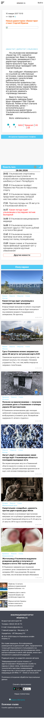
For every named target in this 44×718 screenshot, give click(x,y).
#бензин (5, 349)
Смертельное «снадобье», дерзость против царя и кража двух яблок (19, 509)
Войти (40, 3)
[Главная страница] (21, 2)
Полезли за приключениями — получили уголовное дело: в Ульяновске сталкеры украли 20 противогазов (21, 404)
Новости (12, 296)
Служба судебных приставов (12, 707)
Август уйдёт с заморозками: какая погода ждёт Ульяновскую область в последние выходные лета (19, 457)
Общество (20, 296)
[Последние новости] (35, 167)
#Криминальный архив (9, 505)
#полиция (5, 399)
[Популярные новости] (39, 167)
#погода (4, 298)
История (5, 503)
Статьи (28, 296)
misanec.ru (6, 638)
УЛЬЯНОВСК (32, 49)
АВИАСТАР (10, 49)
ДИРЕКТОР (21, 49)
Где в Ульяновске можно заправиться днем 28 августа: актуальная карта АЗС (21, 352)
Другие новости (22, 255)
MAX (20, 125)
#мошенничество (7, 556)
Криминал (5, 397)
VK (36, 125)
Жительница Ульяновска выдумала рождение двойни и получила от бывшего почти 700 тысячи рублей (19, 561)
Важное (4, 296)
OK (28, 127)
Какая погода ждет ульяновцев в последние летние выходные (18, 302)
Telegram (28, 125)
